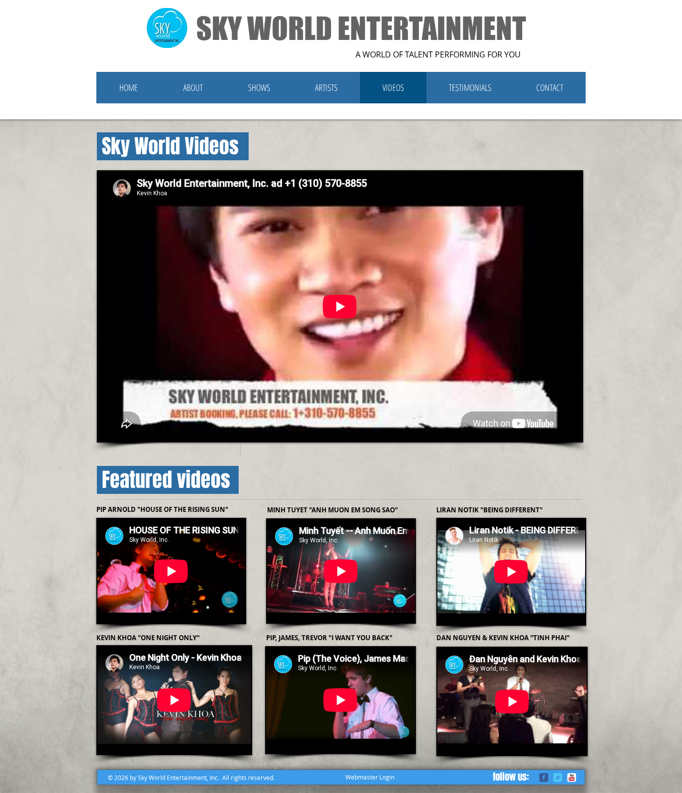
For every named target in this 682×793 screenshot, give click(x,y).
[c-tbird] (557, 777)
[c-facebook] (543, 777)
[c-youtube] (571, 777)
